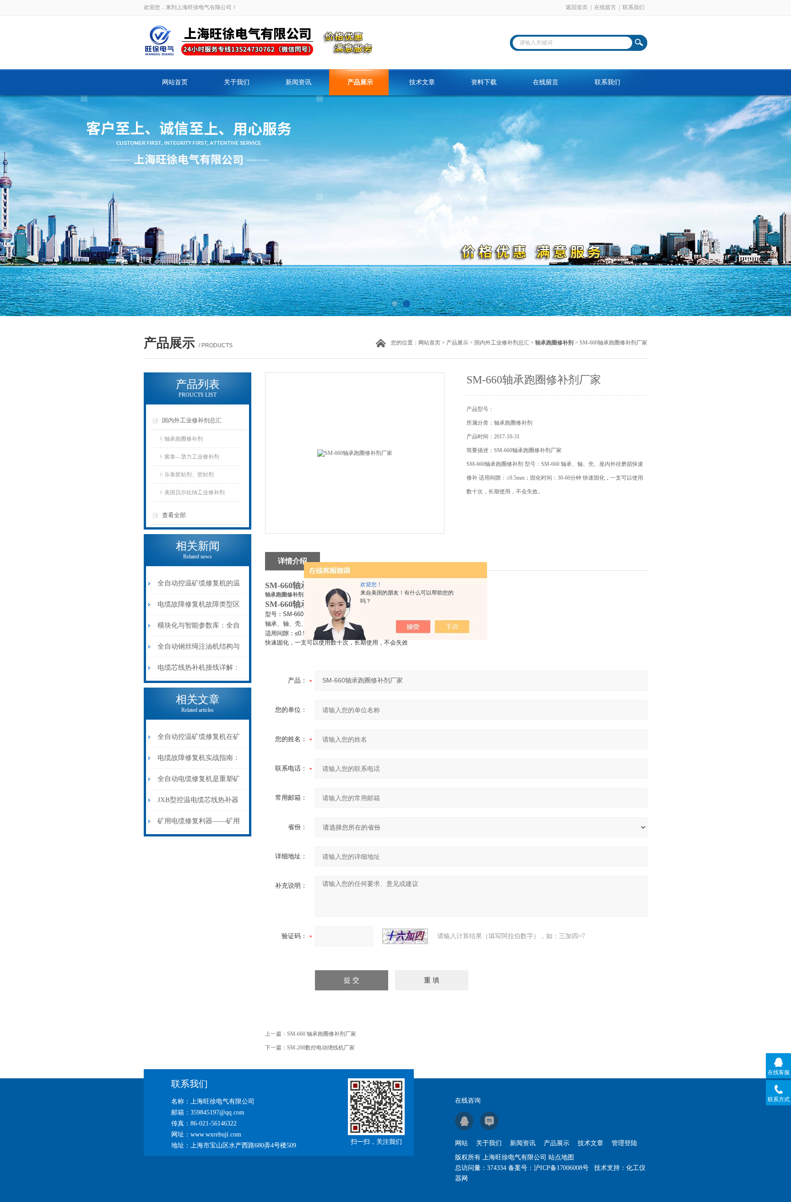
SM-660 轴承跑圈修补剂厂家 (321, 1034)
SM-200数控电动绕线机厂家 (321, 1047)
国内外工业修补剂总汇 (501, 342)
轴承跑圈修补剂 (183, 439)
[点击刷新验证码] (405, 936)
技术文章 (422, 82)
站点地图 (561, 1157)
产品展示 (360, 82)
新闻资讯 (298, 82)
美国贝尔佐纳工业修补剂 (194, 492)
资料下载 (484, 82)
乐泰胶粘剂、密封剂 (189, 474)
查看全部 (174, 515)
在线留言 (605, 7)
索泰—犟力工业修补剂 (191, 456)
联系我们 (634, 7)
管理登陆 (624, 1143)
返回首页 (577, 7)
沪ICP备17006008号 (561, 1167)
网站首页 (175, 82)
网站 (461, 1143)
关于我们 (236, 82)
